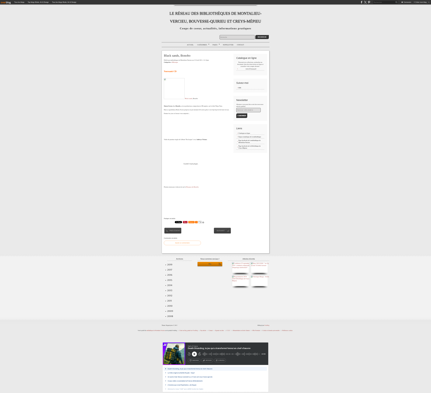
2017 (169, 269)
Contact (240, 45)
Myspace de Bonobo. (192, 187)
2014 (169, 285)
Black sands (188, 98)
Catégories (201, 45)
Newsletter (228, 45)
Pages (214, 45)
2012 (169, 295)
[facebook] (361, 2)
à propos (221, 360)
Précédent (174, 231)
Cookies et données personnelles (271, 330)
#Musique (175, 62)
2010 (170, 306)
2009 (170, 311)
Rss (210, 264)
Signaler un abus (219, 330)
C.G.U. (229, 330)
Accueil (190, 45)
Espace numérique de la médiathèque (250, 137)
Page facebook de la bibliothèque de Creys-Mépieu (250, 147)
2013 (169, 290)
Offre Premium (256, 330)
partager (209, 360)
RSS (240, 88)
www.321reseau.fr (251, 69)
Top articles (203, 330)
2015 (169, 280)
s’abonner (195, 360)
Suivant (221, 231)
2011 (169, 300)
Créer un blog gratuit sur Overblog (188, 330)
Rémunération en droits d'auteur (241, 330)
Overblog (266, 325)
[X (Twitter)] (365, 2)
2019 (169, 264)
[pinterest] (369, 2)
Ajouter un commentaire (182, 243)
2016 (169, 275)
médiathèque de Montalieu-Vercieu (155, 330)
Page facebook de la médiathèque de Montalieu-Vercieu (250, 141)
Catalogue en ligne (244, 133)
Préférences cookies (287, 330)
